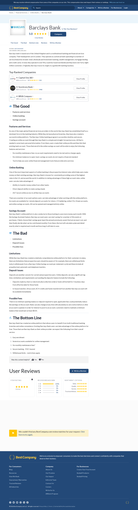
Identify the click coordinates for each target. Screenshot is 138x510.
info (32, 379)
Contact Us (50, 483)
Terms (51, 506)
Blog (10, 469)
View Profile (80, 79)
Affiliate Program (52, 494)
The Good (14, 43)
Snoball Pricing (82, 476)
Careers (48, 487)
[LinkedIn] (24, 502)
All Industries (14, 487)
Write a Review (103, 8)
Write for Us (50, 490)
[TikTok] (27, 502)
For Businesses (116, 8)
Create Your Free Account (86, 469)
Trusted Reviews (15, 483)
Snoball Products (83, 473)
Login (126, 8)
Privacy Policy (43, 506)
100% (57, 384)
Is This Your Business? (69, 29)
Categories (91, 7)
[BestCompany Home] (18, 8)
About (81, 7)
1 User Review (39, 38)
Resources (13, 473)
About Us (49, 469)
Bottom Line (33, 43)
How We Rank (14, 476)
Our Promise (50, 473)
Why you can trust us (116, 2)
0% (57, 386)
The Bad (23, 43)
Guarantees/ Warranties (18, 480)
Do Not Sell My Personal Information (64, 506)
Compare (58, 34)
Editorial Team (51, 480)
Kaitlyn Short (19, 48)
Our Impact (50, 476)
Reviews (44, 43)
